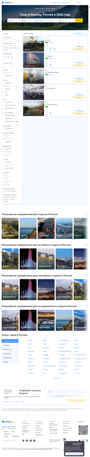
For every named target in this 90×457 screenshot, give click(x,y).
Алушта (29, 344)
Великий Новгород (79, 355)
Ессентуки (77, 373)
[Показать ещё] (86, 214)
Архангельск (62, 344)
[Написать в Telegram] (72, 2)
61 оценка (51, 58)
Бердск (45, 351)
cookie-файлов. (68, 451)
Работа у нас (39, 428)
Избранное (79, 2)
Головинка (77, 362)
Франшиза (66, 423)
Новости (38, 426)
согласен (52, 395)
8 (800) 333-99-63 (56, 2)
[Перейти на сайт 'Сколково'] (65, 440)
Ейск (44, 373)
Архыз (76, 344)
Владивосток (31, 358)
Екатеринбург (63, 373)
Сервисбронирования (53, 424)
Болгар (76, 351)
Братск (29, 355)
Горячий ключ (78, 366)
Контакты (38, 432)
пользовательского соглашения (45, 448)
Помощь (6, 436)
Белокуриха (30, 351)
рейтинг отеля (7, 349)
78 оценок (51, 42)
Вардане (45, 355)
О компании (39, 423)
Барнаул (76, 347)
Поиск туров (25, 423)
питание (5, 362)
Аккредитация (39, 434)
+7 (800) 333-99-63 (9, 401)
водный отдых (7, 357)
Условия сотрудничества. (23, 449)
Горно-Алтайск (63, 366)
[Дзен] (34, 440)
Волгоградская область (65, 358)
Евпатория (30, 373)
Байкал (29, 347)
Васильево (62, 355)
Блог (23, 434)
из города (6, 345)
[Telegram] (23, 440)
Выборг (29, 362)
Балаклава (46, 347)
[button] (14, 20)
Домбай (76, 369)
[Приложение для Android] (83, 440)
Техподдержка (15, 436)
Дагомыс (45, 369)
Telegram (17, 401)
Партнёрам (66, 430)
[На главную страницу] (9, 2)
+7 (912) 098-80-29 (65, 2)
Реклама (65, 432)
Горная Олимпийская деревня (49, 366)
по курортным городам (10, 341)
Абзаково (30, 340)
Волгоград (46, 358)
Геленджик (62, 362)
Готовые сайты (53, 433)
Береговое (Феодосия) (65, 351)
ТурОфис (51, 427)
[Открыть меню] (84, 2)
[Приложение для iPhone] (79, 440)
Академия (65, 426)
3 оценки (50, 74)
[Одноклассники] (30, 440)
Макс (22, 401)
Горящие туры (26, 426)
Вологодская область (80, 358)
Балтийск (61, 347)
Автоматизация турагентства (53, 430)
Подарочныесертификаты (25, 431)
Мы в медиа (39, 430)
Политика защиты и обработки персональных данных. (40, 449)
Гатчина (45, 362)
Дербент (61, 369)
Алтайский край (63, 340)
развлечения (7, 353)
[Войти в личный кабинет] (87, 2)
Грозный (29, 369)
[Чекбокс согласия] (48, 396)
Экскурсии (25, 428)
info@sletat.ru (7, 434)
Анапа (45, 344)
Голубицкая (30, 366)
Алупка (76, 340)
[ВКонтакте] (27, 440)
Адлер (45, 340)
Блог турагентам (67, 428)
